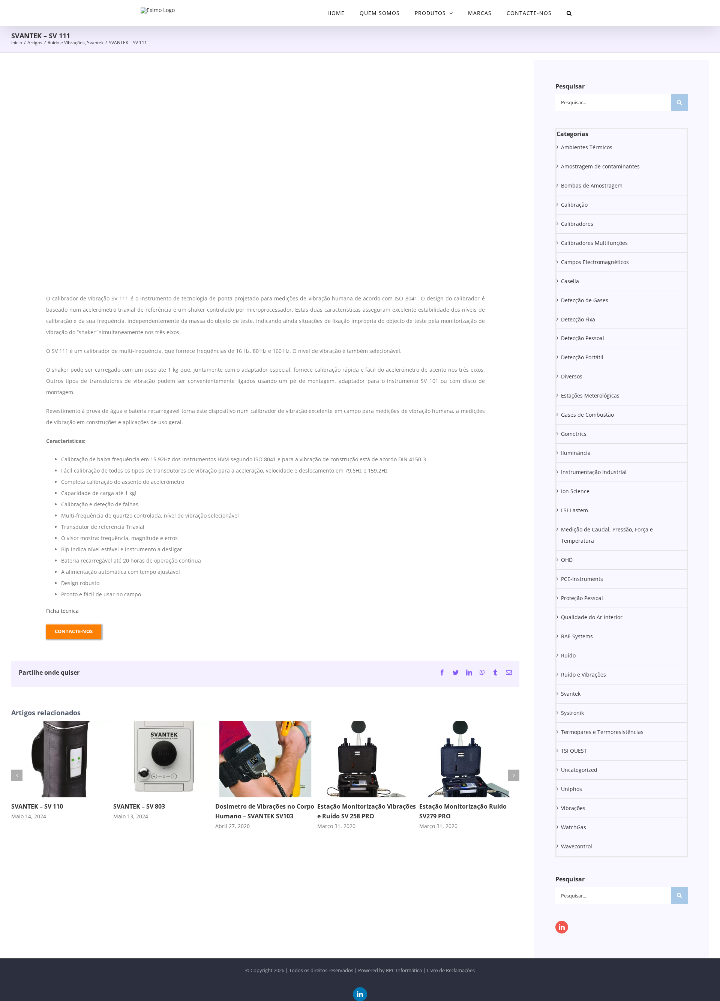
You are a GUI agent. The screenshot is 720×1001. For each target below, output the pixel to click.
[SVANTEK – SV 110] (61, 724)
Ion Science (575, 491)
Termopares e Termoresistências (602, 731)
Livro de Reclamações (451, 970)
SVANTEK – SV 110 (37, 806)
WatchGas (573, 827)
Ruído (568, 655)
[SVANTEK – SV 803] (163, 724)
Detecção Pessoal (582, 338)
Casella (570, 281)
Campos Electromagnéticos (595, 262)
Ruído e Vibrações (583, 674)
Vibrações (573, 808)
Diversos (571, 376)
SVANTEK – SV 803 (139, 806)
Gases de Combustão (587, 414)
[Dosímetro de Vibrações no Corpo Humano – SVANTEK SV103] (265, 724)
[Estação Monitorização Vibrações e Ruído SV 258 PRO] (367, 724)
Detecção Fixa (578, 319)
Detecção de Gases (584, 300)
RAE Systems (577, 636)
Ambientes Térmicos (586, 147)
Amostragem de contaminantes (600, 166)
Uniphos (571, 788)
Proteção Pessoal (582, 598)
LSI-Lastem (574, 510)
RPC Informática (404, 970)
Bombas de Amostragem (591, 185)
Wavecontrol (576, 846)
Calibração (574, 204)
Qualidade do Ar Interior (591, 617)
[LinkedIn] (561, 927)
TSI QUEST (574, 750)
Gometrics (573, 433)
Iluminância (576, 452)
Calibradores (577, 223)
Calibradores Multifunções (594, 242)
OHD (567, 559)
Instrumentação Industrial (594, 472)
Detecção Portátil (582, 357)
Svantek (570, 693)
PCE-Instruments (582, 578)
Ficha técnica (62, 610)
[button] (569, 13)
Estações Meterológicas (590, 395)
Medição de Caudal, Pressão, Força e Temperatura (607, 535)
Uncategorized (579, 769)
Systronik (572, 712)
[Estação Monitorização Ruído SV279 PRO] (469, 724)
